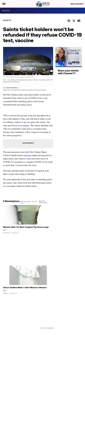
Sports (7, 20)
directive (27, 155)
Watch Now (76, 4)
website (26, 125)
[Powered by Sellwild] (50, 328)
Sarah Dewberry (12, 88)
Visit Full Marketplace (43, 201)
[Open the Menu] (4, 4)
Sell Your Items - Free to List (28, 202)
